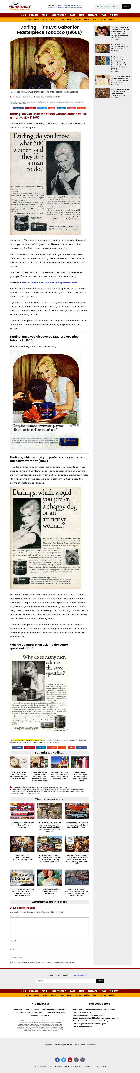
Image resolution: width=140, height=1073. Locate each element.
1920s (53, 19)
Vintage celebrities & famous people (62, 92)
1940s (70, 19)
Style (103, 15)
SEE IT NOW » (115, 39)
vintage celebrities (77, 789)
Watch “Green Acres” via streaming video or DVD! (49, 282)
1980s (103, 19)
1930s (61, 19)
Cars (72, 15)
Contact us (45, 1015)
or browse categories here (81, 975)
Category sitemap (32, 1009)
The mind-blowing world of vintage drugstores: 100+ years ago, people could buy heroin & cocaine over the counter (49, 827)
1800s (28, 19)
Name (13, 941)
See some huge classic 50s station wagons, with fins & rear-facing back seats (77, 825)
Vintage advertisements (36, 92)
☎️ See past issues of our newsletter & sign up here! (65, 7)
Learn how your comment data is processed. (58, 962)
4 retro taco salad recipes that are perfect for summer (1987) (120, 47)
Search (126, 6)
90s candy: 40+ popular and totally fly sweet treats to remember (22, 825)
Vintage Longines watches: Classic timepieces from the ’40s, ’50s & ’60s (18, 775)
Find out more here (19, 104)
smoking (59, 789)
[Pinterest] (70, 1059)
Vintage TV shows (62, 5)
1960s (86, 19)
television (66, 789)
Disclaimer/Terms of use (55, 1012)
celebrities (35, 789)
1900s (37, 19)
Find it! (100, 981)
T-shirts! (114, 15)
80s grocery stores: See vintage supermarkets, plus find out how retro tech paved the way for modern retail (77, 859)
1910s (45, 19)
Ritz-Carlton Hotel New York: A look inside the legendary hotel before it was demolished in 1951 (22, 892)
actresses (27, 789)
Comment (14, 916)
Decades (33, 15)
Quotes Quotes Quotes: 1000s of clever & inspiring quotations (96, 1018)
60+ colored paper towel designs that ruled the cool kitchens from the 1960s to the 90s (120, 79)
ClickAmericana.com (42, 1066)
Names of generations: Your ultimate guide (89, 1024)
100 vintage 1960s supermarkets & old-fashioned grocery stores (22, 857)
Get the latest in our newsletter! (54, 1009)
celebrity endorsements (48, 789)
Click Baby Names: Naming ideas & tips (88, 1015)
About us (34, 1015)
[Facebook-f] (57, 1059)
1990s (111, 19)
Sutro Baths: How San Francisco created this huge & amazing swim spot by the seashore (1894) (77, 892)
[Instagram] (76, 1059)
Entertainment (58, 15)
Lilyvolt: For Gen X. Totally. (83, 1012)
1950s (78, 19)
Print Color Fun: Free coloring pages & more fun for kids (94, 1009)
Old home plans (76, 5)
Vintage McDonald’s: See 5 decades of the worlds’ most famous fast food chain (60, 775)
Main (23, 15)
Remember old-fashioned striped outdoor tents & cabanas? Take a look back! (80, 776)
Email (12, 949)
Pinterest (13, 742)
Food (44, 15)
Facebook (81, 740)
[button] (18, 108)
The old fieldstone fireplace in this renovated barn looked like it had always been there (39, 776)
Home (81, 15)
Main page (18, 1009)
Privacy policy (38, 1012)
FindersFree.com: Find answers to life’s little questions (93, 1021)
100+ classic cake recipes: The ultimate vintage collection (49, 891)
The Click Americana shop (83, 1027)
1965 (21, 789)
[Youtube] (82, 1059)
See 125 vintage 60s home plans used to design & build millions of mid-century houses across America (49, 858)
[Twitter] (63, 1059)
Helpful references (23, 1012)
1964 (18, 789)
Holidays (92, 15)
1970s (95, 19)
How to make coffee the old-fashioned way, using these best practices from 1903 (120, 92)
